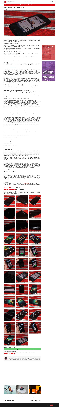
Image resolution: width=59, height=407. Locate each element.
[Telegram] (11, 353)
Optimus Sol (19, 352)
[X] (7, 353)
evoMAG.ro (8, 187)
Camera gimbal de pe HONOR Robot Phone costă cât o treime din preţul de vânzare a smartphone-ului (49, 78)
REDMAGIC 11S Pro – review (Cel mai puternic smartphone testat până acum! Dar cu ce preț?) (48, 56)
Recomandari (9, 351)
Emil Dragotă (6, 9)
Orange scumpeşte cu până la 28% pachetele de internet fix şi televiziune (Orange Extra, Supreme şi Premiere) (35, 396)
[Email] (14, 353)
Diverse (29, 4)
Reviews (29, 1)
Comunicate (33, 4)
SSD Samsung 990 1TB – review (48, 51)
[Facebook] (4, 353)
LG (6, 351)
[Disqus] (22, 373)
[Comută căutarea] (49, 2)
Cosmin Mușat (44, 74)
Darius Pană (44, 49)
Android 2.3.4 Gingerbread (11, 352)
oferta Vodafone (26, 183)
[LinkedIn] (13, 353)
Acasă (25, 1)
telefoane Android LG (28, 352)
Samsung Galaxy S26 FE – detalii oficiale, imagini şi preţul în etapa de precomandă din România (9, 396)
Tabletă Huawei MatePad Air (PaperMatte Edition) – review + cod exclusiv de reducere (22, 396)
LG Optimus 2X (13, 66)
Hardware (15, 4)
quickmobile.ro (10, 189)
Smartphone (11, 4)
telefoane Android (24, 352)
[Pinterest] (9, 353)
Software (25, 4)
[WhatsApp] (6, 353)
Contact (33, 1)
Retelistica (22, 4)
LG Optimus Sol (16, 352)
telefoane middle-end (34, 352)
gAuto (18, 4)
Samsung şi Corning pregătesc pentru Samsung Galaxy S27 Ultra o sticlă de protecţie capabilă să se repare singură (48, 72)
